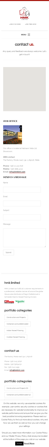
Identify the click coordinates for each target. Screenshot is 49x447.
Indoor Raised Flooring (15, 330)
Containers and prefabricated (17, 324)
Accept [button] (19, 443)
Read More (29, 443)
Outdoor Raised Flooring (16, 337)
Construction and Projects (16, 317)
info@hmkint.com (17, 172)
